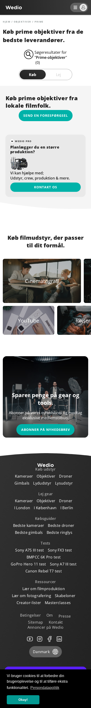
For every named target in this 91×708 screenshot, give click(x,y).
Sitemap (35, 622)
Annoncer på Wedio (45, 627)
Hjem (6, 21)
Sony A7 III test (63, 564)
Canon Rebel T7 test (43, 571)
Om (49, 615)
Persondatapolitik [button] (44, 688)
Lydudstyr (42, 483)
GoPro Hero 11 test (28, 564)
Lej (58, 74)
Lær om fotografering (31, 595)
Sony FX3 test (60, 550)
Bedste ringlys (59, 532)
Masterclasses (58, 602)
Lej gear (45, 493)
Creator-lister (29, 602)
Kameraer (24, 476)
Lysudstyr (64, 483)
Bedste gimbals (29, 532)
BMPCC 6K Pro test (44, 557)
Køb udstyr (45, 469)
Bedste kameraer (28, 525)
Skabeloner (65, 595)
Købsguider (45, 518)
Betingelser (30, 615)
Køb (32, 74)
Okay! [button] (23, 699)
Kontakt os (45, 187)
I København (45, 507)
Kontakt (56, 622)
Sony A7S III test (29, 550)
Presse (65, 616)
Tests (45, 543)
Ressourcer (45, 581)
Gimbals (21, 483)
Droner (65, 476)
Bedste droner (61, 525)
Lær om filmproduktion (43, 588)
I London (22, 507)
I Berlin (66, 507)
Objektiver (22, 21)
